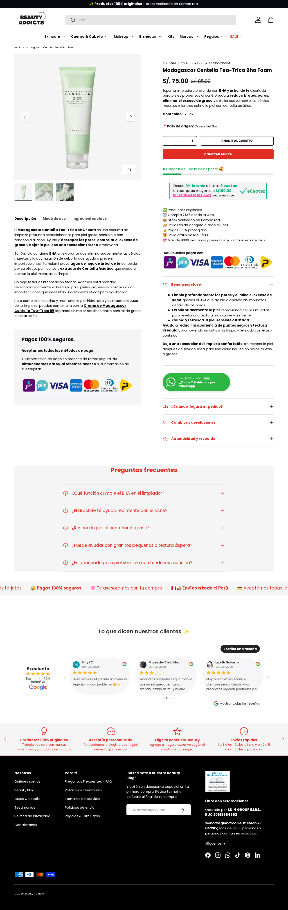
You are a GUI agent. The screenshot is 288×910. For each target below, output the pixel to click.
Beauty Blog (24, 790)
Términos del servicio (82, 798)
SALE (234, 36)
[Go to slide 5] (173, 698)
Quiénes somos (27, 781)
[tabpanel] (77, 272)
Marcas (186, 36)
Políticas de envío (79, 807)
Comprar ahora (218, 154)
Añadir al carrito (237, 141)
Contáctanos (25, 824)
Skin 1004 (169, 63)
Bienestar (148, 36)
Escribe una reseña (240, 649)
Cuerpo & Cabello (87, 36)
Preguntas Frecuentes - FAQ (88, 781)
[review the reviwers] (124, 665)
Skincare (52, 36)
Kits (171, 36)
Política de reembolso (83, 790)
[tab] (25, 218)
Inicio (17, 47)
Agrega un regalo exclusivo (170, 745)
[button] (271, 20)
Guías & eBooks (27, 798)
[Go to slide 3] (166, 698)
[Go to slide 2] (163, 698)
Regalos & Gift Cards (82, 816)
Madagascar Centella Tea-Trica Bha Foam (50, 47)
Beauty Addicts (34, 893)
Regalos (211, 36)
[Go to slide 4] (170, 698)
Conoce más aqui (223, 195)
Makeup (121, 36)
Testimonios (24, 807)
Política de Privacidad (32, 816)
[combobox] (150, 20)
